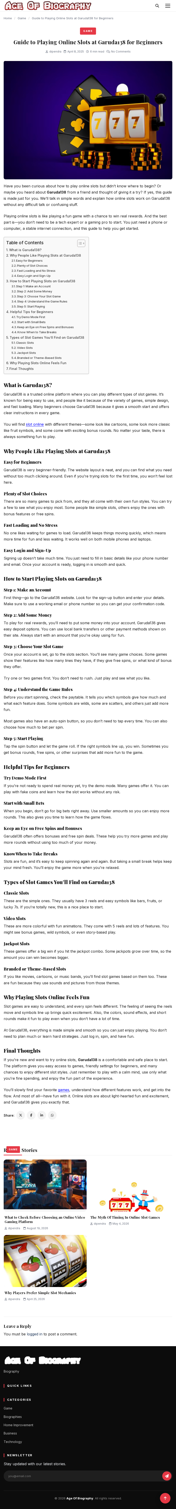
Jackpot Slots (26, 353)
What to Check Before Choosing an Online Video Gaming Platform (45, 1219)
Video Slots (25, 348)
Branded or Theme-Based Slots (39, 358)
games (63, 1089)
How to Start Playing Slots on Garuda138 (42, 281)
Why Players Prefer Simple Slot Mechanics (40, 1292)
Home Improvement (18, 1425)
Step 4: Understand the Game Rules (42, 301)
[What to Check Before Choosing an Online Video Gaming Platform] (45, 1185)
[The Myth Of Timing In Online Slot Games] (130, 1185)
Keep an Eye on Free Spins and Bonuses (45, 327)
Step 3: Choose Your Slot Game (39, 296)
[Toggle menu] (167, 5)
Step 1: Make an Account (33, 286)
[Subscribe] (166, 1476)
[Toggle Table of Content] (79, 243)
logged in (34, 1334)
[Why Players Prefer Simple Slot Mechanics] (45, 1261)
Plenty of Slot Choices (32, 265)
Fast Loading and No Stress (36, 270)
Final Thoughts (21, 369)
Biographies (13, 1417)
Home (8, 18)
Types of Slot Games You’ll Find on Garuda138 (47, 337)
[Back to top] (165, 1498)
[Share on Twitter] (20, 1115)
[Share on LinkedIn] (41, 1115)
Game (22, 18)
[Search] (157, 5)
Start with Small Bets (31, 322)
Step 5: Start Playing (31, 306)
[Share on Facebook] (31, 1115)
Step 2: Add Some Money (34, 291)
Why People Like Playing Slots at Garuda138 (45, 255)
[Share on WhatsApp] (52, 1115)
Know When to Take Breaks (37, 332)
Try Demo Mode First (30, 317)
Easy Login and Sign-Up (34, 275)
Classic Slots (25, 342)
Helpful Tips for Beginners (31, 312)
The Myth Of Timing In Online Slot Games (125, 1217)
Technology (13, 1442)
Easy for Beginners (29, 260)
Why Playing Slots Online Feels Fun (38, 363)
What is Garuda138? (25, 250)
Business (10, 1433)
